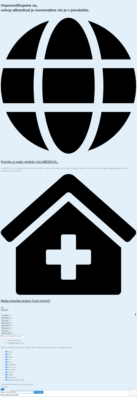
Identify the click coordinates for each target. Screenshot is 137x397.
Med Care (5, 323)
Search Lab (5, 333)
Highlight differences (15, 343)
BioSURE (5, 318)
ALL (2, 307)
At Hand (4, 315)
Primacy (4, 331)
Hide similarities (14, 341)
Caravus (4, 320)
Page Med (5, 325)
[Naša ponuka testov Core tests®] (68, 294)
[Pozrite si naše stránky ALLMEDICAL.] (68, 155)
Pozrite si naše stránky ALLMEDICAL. (29, 162)
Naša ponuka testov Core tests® (25, 301)
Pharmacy (5, 328)
